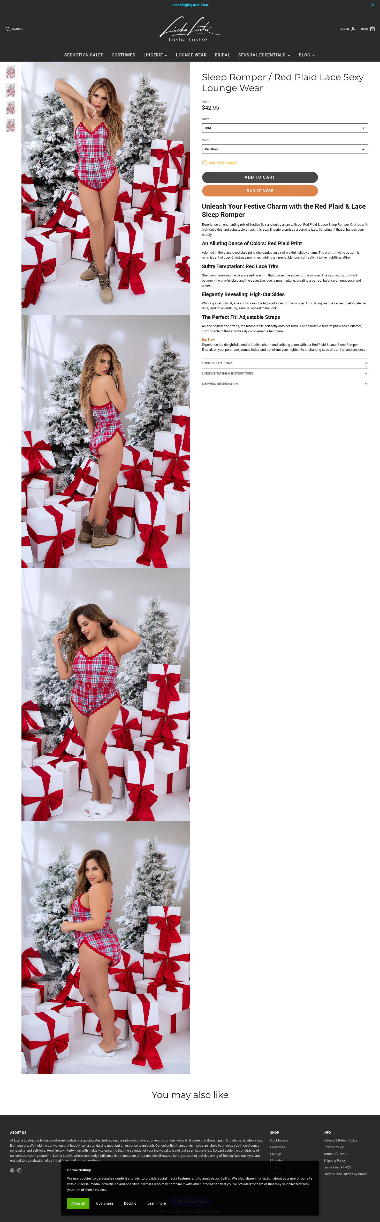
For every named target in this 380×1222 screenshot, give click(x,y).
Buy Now (208, 340)
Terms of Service (335, 1154)
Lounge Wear (191, 55)
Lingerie (153, 55)
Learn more (156, 1203)
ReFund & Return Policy (340, 1140)
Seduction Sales (84, 55)
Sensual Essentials (262, 55)
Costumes (123, 55)
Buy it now (260, 190)
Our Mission (279, 1140)
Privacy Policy (333, 1147)
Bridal (222, 55)
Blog (304, 55)
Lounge (275, 1154)
